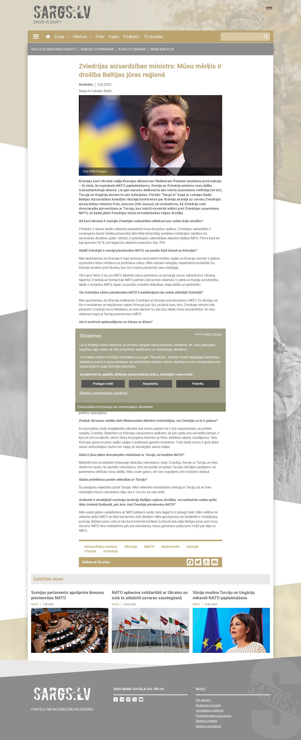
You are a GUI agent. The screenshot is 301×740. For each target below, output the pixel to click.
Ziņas (59, 36)
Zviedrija (111, 551)
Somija (193, 547)
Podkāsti (131, 36)
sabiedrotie (171, 547)
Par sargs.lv (203, 700)
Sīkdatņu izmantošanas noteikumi (103, 393)
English (207, 334)
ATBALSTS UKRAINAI (132, 49)
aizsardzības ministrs (101, 547)
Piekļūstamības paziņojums (213, 716)
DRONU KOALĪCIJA (162, 49)
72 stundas (153, 36)
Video (114, 36)
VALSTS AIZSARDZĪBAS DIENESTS (54, 49)
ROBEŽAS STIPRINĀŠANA (97, 49)
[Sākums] (62, 25)
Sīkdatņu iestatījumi (208, 726)
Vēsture (80, 36)
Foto (100, 36)
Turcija (91, 551)
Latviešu (217, 334)
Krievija (131, 547)
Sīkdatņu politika (206, 721)
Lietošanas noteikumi (209, 710)
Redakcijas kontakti (208, 705)
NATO (150, 547)
